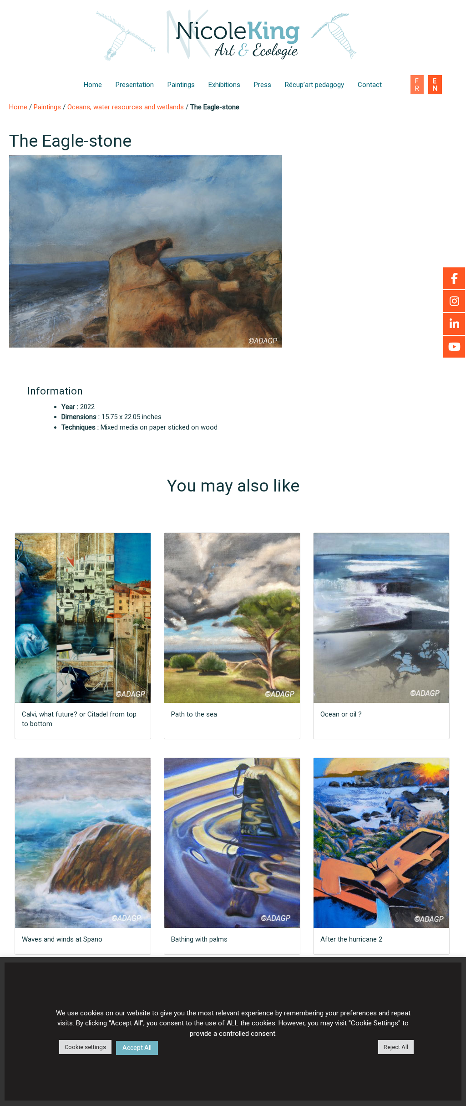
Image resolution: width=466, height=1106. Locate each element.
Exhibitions (224, 85)
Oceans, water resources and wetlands (125, 107)
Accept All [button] (137, 1047)
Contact (370, 85)
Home (93, 85)
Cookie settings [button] (85, 1047)
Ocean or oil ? (341, 714)
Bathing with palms (199, 939)
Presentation (135, 85)
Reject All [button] (396, 1047)
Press (262, 85)
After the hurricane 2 (351, 939)
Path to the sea (194, 714)
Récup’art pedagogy (314, 85)
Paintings (181, 85)
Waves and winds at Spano (62, 939)
